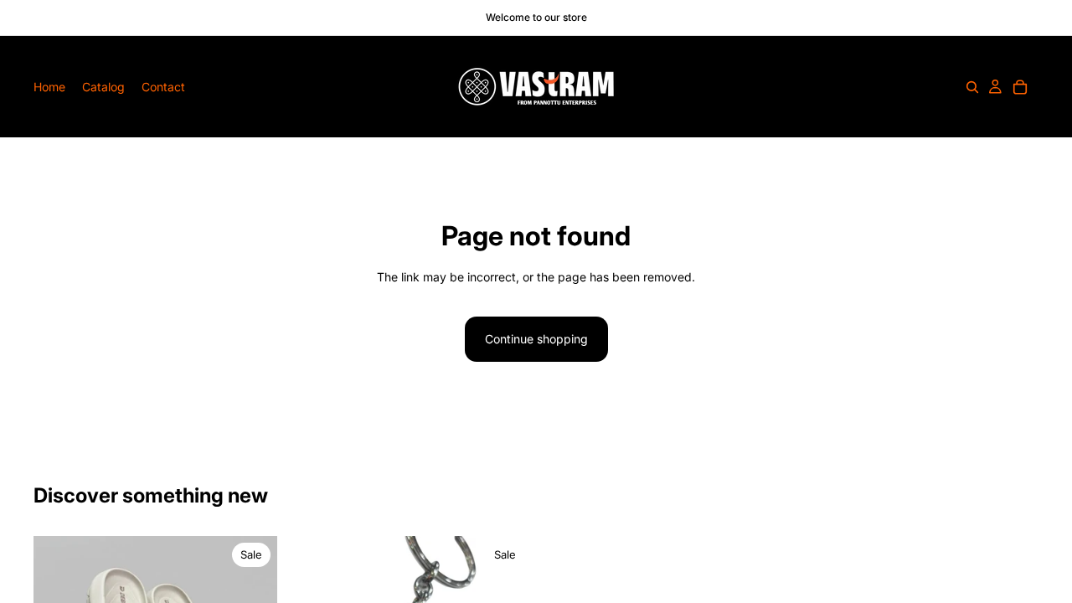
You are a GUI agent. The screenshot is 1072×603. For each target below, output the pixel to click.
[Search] (972, 87)
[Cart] (1020, 87)
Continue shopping (536, 339)
